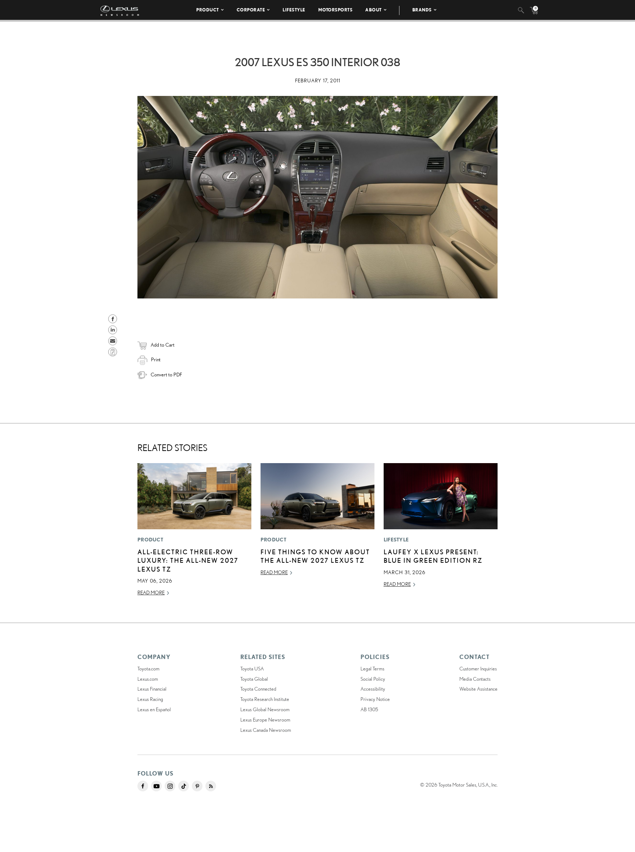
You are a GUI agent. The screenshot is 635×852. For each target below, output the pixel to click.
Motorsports (335, 9)
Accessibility (372, 689)
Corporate (251, 9)
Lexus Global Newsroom (265, 709)
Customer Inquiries (478, 669)
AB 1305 (369, 709)
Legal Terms (372, 669)
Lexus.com (147, 679)
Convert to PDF (166, 374)
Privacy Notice (375, 699)
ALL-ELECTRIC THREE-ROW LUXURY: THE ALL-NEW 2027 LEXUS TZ (187, 560)
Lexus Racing (150, 699)
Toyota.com (148, 669)
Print (156, 359)
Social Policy (372, 679)
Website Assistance (478, 689)
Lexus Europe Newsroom (265, 720)
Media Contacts (475, 679)
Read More (151, 592)
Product (207, 9)
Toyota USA (252, 669)
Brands (422, 9)
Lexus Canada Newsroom (265, 730)
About (373, 9)
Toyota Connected (258, 689)
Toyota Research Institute (264, 699)
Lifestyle (294, 9)
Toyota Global (254, 679)
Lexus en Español (154, 709)
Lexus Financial (151, 689)
